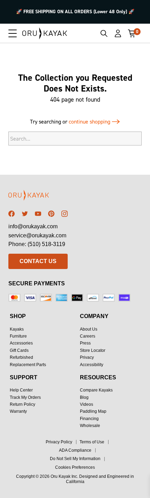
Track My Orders (25, 397)
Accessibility (91, 364)
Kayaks (17, 329)
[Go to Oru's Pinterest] (51, 214)
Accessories (21, 343)
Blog (84, 397)
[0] (132, 33)
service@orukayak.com (37, 235)
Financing (89, 418)
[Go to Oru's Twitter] (25, 214)
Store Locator (92, 350)
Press (85, 343)
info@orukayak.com (33, 226)
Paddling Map (93, 411)
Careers (87, 336)
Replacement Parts (28, 364)
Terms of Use (92, 442)
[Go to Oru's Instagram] (64, 214)
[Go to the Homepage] (44, 33)
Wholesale (90, 425)
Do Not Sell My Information (75, 458)
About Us (88, 329)
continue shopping (90, 121)
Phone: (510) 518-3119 (36, 244)
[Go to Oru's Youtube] (38, 214)
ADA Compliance (75, 450)
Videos (86, 404)
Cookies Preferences (75, 467)
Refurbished (21, 357)
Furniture (18, 336)
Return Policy (22, 404)
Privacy (87, 357)
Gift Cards (19, 350)
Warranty (18, 411)
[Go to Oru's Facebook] (11, 214)
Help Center (21, 390)
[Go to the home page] (38, 196)
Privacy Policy (59, 442)
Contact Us (38, 261)
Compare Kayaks (96, 390)
